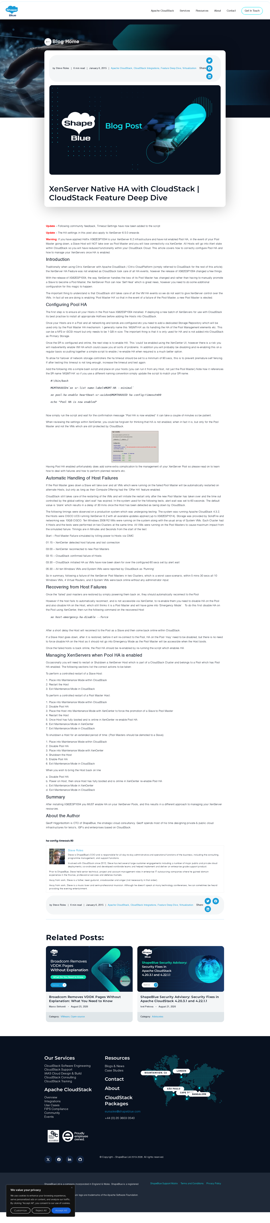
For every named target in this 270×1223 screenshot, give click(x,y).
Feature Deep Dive (171, 68)
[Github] (80, 1159)
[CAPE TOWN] (187, 1099)
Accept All (61, 1210)
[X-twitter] (48, 1159)
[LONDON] (181, 1077)
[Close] (72, 1187)
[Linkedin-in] (69, 1159)
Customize (20, 1210)
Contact (114, 1079)
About (112, 1088)
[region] (40, 1201)
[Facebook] (58, 1159)
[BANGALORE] (199, 1088)
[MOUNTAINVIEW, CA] (156, 1079)
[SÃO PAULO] (174, 1095)
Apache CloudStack (121, 68)
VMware (65, 1016)
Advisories (157, 1016)
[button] (209, 60)
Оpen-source (78, 1016)
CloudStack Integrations (147, 68)
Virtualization (189, 68)
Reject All (41, 1210)
